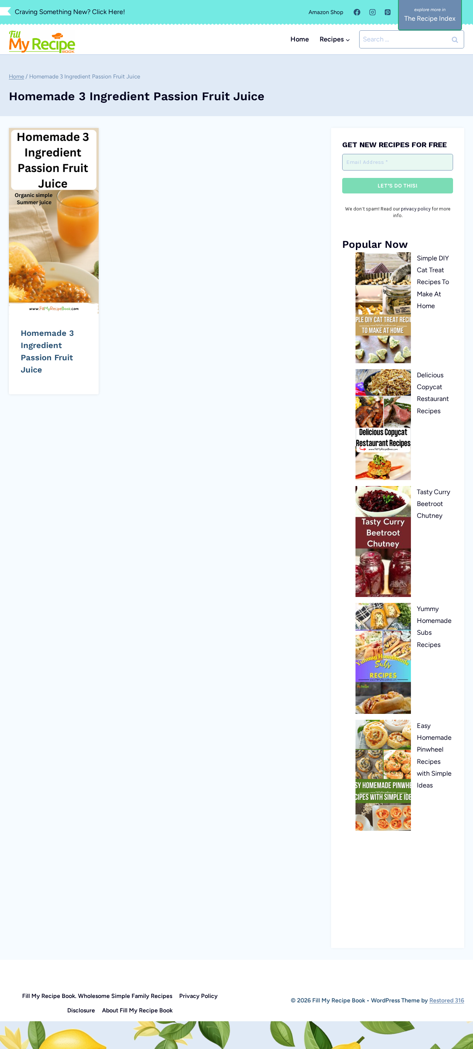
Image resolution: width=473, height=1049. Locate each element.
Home (299, 39)
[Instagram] (372, 12)
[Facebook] (357, 12)
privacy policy (416, 209)
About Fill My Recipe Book (137, 1010)
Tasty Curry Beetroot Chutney (433, 504)
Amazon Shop (326, 12)
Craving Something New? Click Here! (70, 12)
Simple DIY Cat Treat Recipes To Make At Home (433, 282)
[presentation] (54, 221)
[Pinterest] (387, 12)
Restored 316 (446, 1000)
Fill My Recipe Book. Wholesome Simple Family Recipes (97, 995)
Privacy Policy (198, 995)
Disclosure (81, 1010)
